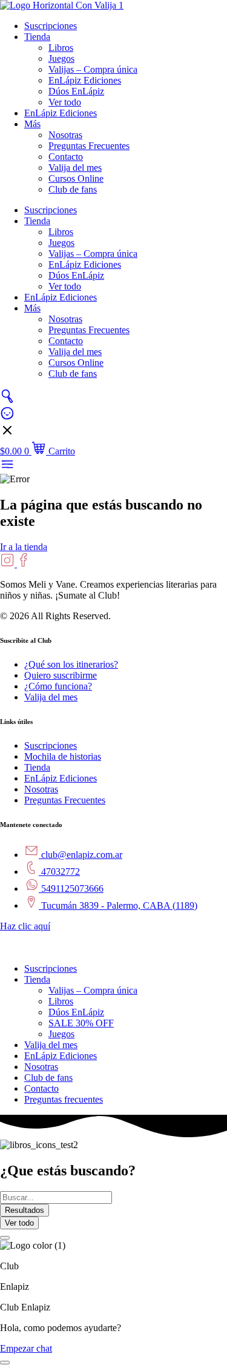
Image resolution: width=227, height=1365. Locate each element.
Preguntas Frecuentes (89, 146)
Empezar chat (26, 1348)
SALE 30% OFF (81, 1023)
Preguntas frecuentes (63, 1099)
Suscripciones (50, 26)
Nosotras (65, 135)
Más (32, 124)
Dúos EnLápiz (76, 91)
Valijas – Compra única (92, 69)
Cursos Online (76, 178)
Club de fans (72, 189)
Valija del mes (75, 167)
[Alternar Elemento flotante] (5, 1362)
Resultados (24, 1210)
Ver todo (64, 102)
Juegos (61, 58)
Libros (60, 47)
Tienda (37, 37)
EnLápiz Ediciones (84, 80)
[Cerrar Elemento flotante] (5, 1238)
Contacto (65, 156)
